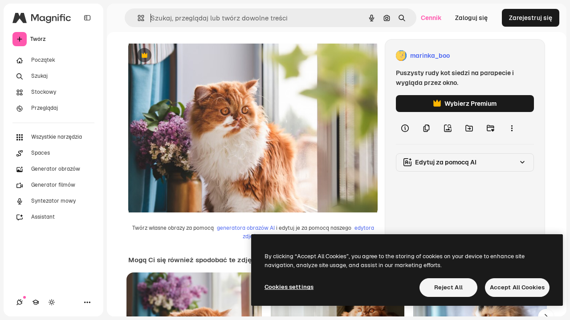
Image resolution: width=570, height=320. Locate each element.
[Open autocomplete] (137, 18)
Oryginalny (190, 56)
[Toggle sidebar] (87, 18)
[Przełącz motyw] (52, 302)
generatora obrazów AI (246, 228)
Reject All (448, 287)
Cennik (431, 18)
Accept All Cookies (517, 287)
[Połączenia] (19, 302)
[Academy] (35, 302)
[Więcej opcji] (512, 128)
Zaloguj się (471, 18)
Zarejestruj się (530, 18)
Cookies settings (289, 287)
